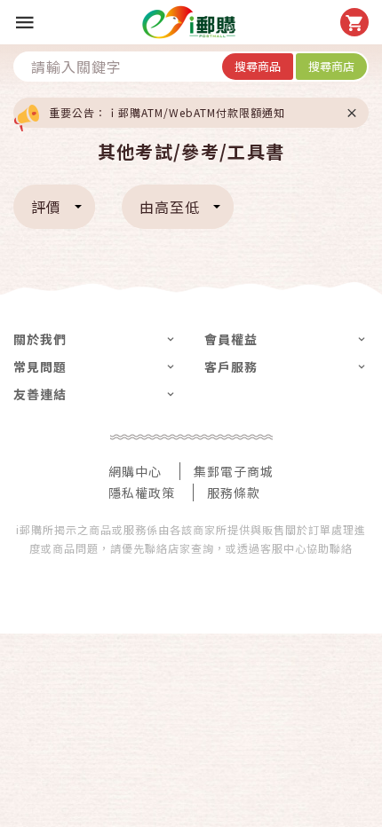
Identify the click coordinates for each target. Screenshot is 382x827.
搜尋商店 (331, 66)
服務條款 (233, 492)
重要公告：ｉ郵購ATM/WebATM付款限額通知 (167, 112)
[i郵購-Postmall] (188, 22)
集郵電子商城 (234, 471)
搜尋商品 (258, 66)
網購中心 (135, 471)
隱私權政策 (141, 492)
